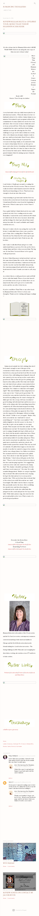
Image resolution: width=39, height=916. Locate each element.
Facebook (27, 672)
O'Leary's (23, 744)
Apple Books (18, 172)
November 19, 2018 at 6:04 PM (22, 782)
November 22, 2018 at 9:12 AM (23, 793)
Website (6, 672)
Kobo (24, 172)
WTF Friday (8, 863)
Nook (12, 172)
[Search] (35, 3)
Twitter (20, 672)
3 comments (11, 898)
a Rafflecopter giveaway (10, 729)
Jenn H (11, 782)
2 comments (11, 866)
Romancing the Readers (14, 7)
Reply (10, 778)
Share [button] (4, 741)
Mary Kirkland (13, 756)
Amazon (7, 172)
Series (9, 746)
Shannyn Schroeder (16, 746)
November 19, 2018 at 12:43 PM (26, 756)
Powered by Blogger (21, 910)
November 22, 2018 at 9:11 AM (23, 766)
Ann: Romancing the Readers (24, 765)
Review (5, 746)
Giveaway (9, 744)
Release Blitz (30, 744)
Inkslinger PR (16, 744)
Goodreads (13, 672)
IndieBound (30, 172)
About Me (7, 10)
